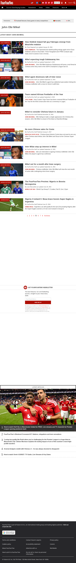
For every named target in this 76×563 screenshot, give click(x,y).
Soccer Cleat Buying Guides (15, 8)
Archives (47, 216)
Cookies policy (6, 544)
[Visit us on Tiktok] (52, 3)
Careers (52, 544)
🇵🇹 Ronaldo (57, 21)
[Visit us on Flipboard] (49, 3)
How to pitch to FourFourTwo (11, 552)
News (41, 8)
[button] (71, 3)
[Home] (2, 8)
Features (56, 8)
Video (48, 8)
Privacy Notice (45, 307)
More (64, 8)
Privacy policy (54, 540)
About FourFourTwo (8, 548)
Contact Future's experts (33, 540)
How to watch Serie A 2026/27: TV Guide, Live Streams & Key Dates (27, 454)
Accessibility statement (33, 544)
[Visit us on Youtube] (43, 3)
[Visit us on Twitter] (40, 3)
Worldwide (53, 548)
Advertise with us (31, 548)
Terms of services (43, 305)
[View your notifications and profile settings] (65, 3)
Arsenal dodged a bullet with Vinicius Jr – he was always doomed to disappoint (31, 449)
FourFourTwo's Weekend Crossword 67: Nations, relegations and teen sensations (32, 434)
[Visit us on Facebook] (37, 3)
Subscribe (57, 3)
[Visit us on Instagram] (46, 3)
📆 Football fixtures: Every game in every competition (31, 21)
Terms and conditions (9, 540)
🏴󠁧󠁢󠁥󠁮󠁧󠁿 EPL (68, 21)
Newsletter (32, 8)
